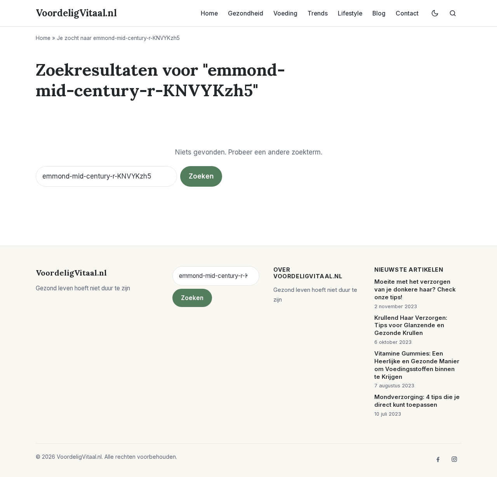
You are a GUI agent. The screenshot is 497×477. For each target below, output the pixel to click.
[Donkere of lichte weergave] (434, 13)
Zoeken (201, 176)
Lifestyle (350, 13)
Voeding (285, 13)
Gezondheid (245, 13)
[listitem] (438, 459)
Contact (407, 13)
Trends (318, 13)
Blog (379, 13)
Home (209, 13)
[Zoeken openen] (452, 13)
